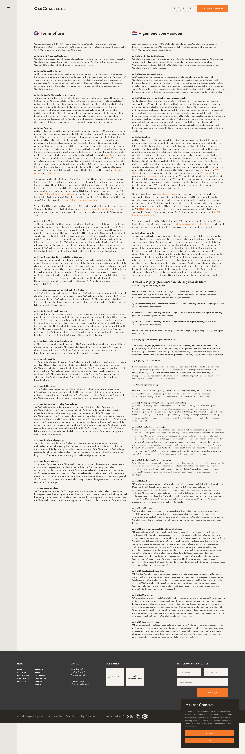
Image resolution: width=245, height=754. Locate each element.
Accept (210, 733)
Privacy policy (78, 716)
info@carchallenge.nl (79, 684)
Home (19, 669)
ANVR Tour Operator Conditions (82, 200)
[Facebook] (187, 8)
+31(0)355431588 (77, 681)
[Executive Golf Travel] (135, 677)
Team (37, 672)
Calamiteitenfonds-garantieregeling (187, 224)
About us (21, 681)
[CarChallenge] (49, 8)
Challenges (23, 678)
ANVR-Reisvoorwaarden (168, 194)
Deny (210, 741)
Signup (38, 684)
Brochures (40, 678)
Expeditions (23, 675)
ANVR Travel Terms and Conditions (58, 194)
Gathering (40, 675)
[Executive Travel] (115, 677)
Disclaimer (90, 716)
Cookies (54, 716)
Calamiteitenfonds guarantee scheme (100, 209)
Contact (39, 681)
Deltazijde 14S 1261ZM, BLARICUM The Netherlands (79, 672)
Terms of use (64, 716)
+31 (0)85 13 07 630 (53, 173)
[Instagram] (178, 8)
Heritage (39, 669)
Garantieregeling (154, 176)
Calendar (21, 672)
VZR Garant (111, 155)
